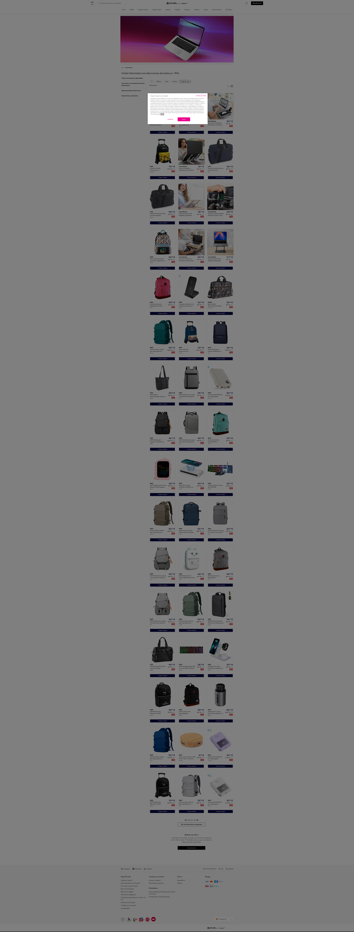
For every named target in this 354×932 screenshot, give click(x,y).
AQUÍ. (162, 114)
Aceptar (184, 119)
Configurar (170, 119)
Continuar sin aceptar (201, 95)
